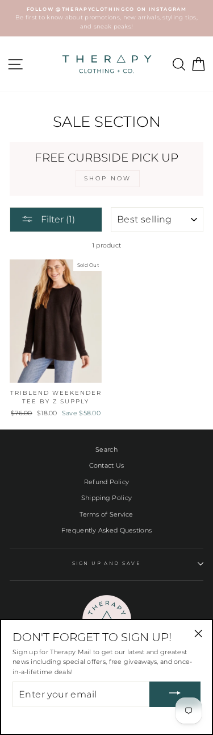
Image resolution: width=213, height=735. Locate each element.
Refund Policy (107, 482)
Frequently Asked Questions (106, 530)
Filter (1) (57, 219)
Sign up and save (106, 563)
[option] (106, 18)
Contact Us (106, 465)
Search (106, 449)
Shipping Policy (106, 498)
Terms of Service (106, 514)
